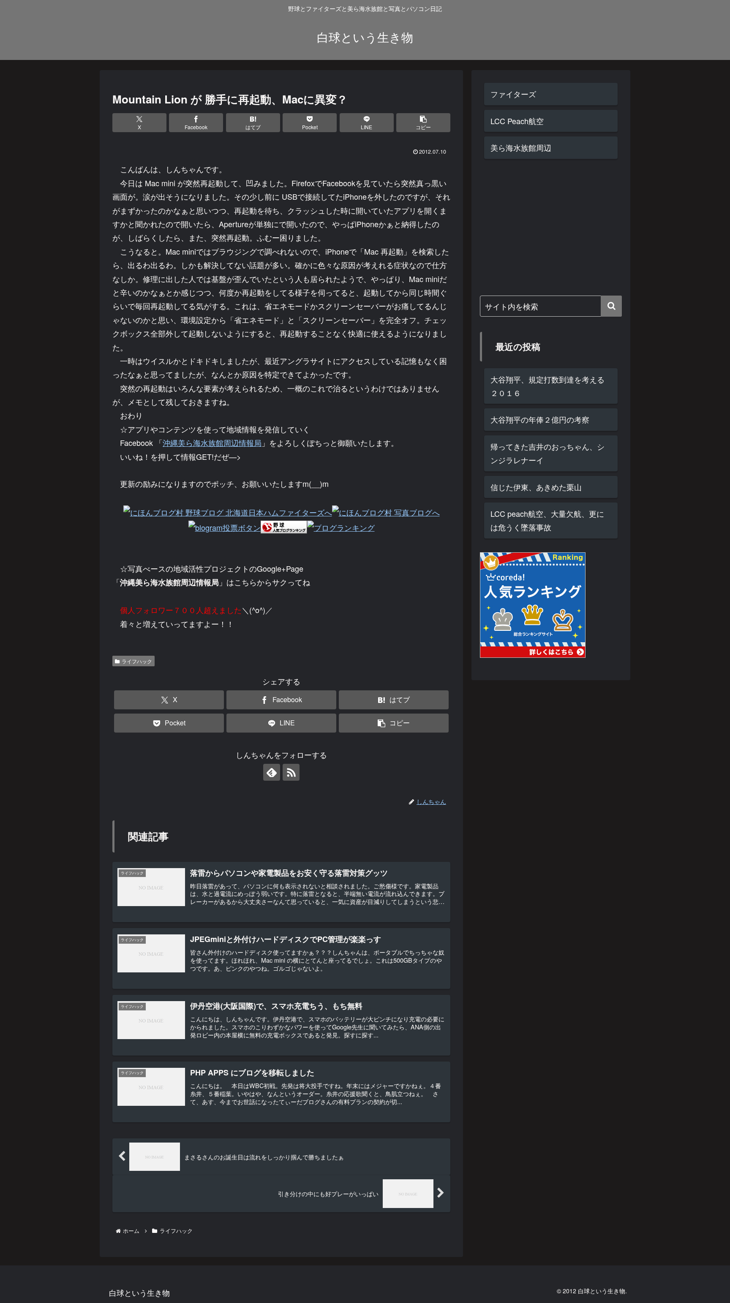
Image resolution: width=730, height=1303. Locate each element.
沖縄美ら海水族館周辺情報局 (212, 442)
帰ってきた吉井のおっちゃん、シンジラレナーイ (547, 453)
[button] (423, 122)
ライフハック (137, 661)
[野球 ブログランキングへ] (284, 526)
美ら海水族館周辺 (520, 147)
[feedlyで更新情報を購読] (271, 772)
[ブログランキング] (341, 526)
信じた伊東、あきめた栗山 (536, 486)
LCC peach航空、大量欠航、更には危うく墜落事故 (547, 520)
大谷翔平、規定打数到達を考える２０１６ (547, 386)
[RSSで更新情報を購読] (291, 772)
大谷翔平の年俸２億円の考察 (539, 419)
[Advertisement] (543, 225)
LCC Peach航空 (517, 120)
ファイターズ (513, 93)
